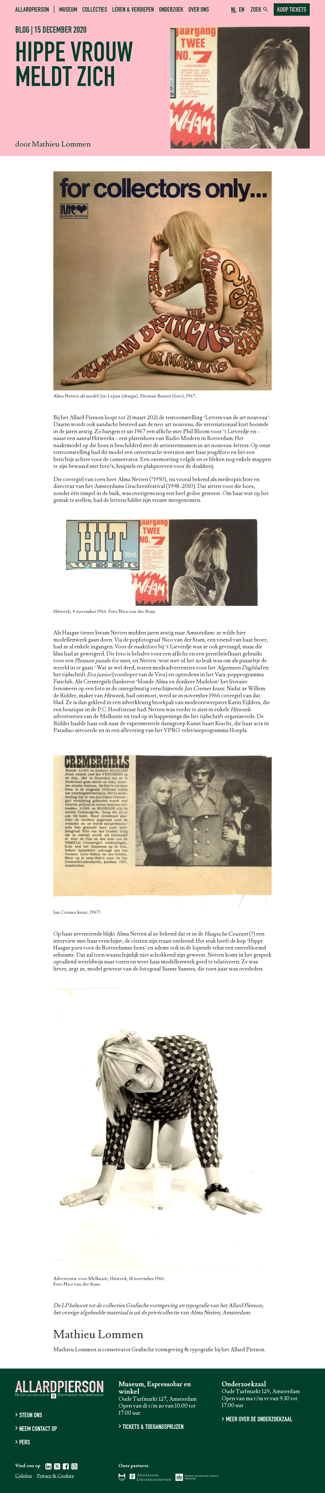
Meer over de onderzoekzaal (259, 1420)
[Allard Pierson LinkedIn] (48, 1467)
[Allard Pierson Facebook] (66, 1467)
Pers (24, 1443)
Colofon (23, 1476)
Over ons (198, 10)
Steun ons (30, 1416)
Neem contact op (38, 1429)
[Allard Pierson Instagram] (74, 1467)
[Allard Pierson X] (57, 1467)
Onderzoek (171, 10)
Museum (68, 10)
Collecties (94, 10)
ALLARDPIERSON (32, 10)
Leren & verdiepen (133, 10)
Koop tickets (291, 10)
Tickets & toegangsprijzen (153, 1427)
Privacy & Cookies (55, 1476)
